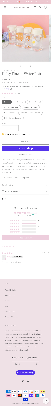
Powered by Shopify (33, 403)
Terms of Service (11, 317)
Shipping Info (10, 295)
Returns (7, 301)
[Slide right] (30, 66)
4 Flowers (19, 102)
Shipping (13, 82)
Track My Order (10, 290)
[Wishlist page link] (35, 7)
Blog (6, 306)
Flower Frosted (35, 102)
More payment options (25, 154)
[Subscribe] (36, 364)
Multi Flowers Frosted (12, 118)
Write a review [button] (25, 238)
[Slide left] (20, 66)
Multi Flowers (9, 113)
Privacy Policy (10, 311)
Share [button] (6, 199)
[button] (4, 7)
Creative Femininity (22, 403)
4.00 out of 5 (32, 213)
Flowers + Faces (30, 107)
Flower (6, 102)
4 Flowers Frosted (11, 107)
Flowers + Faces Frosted (30, 113)
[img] (7, 253)
